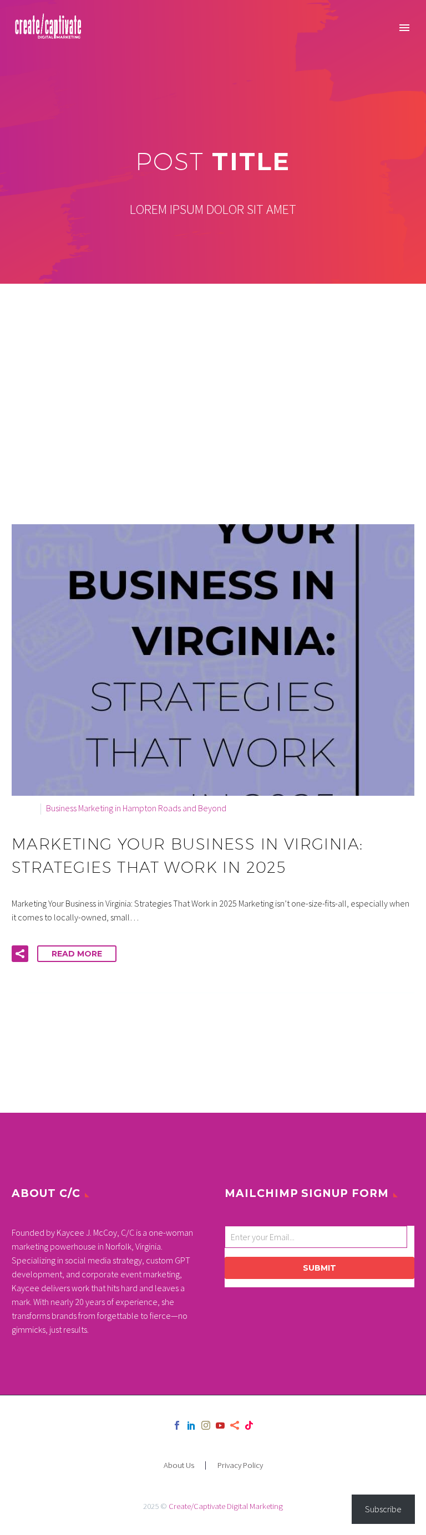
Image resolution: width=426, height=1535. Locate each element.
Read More (77, 954)
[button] (20, 953)
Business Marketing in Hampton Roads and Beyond (136, 807)
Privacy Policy (240, 1465)
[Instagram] (205, 1425)
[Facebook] (177, 1425)
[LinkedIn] (191, 1425)
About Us (179, 1465)
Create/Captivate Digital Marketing (226, 1506)
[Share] (234, 1425)
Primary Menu (404, 27)
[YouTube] (220, 1425)
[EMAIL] (319, 1239)
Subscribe (383, 1508)
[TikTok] (249, 1425)
